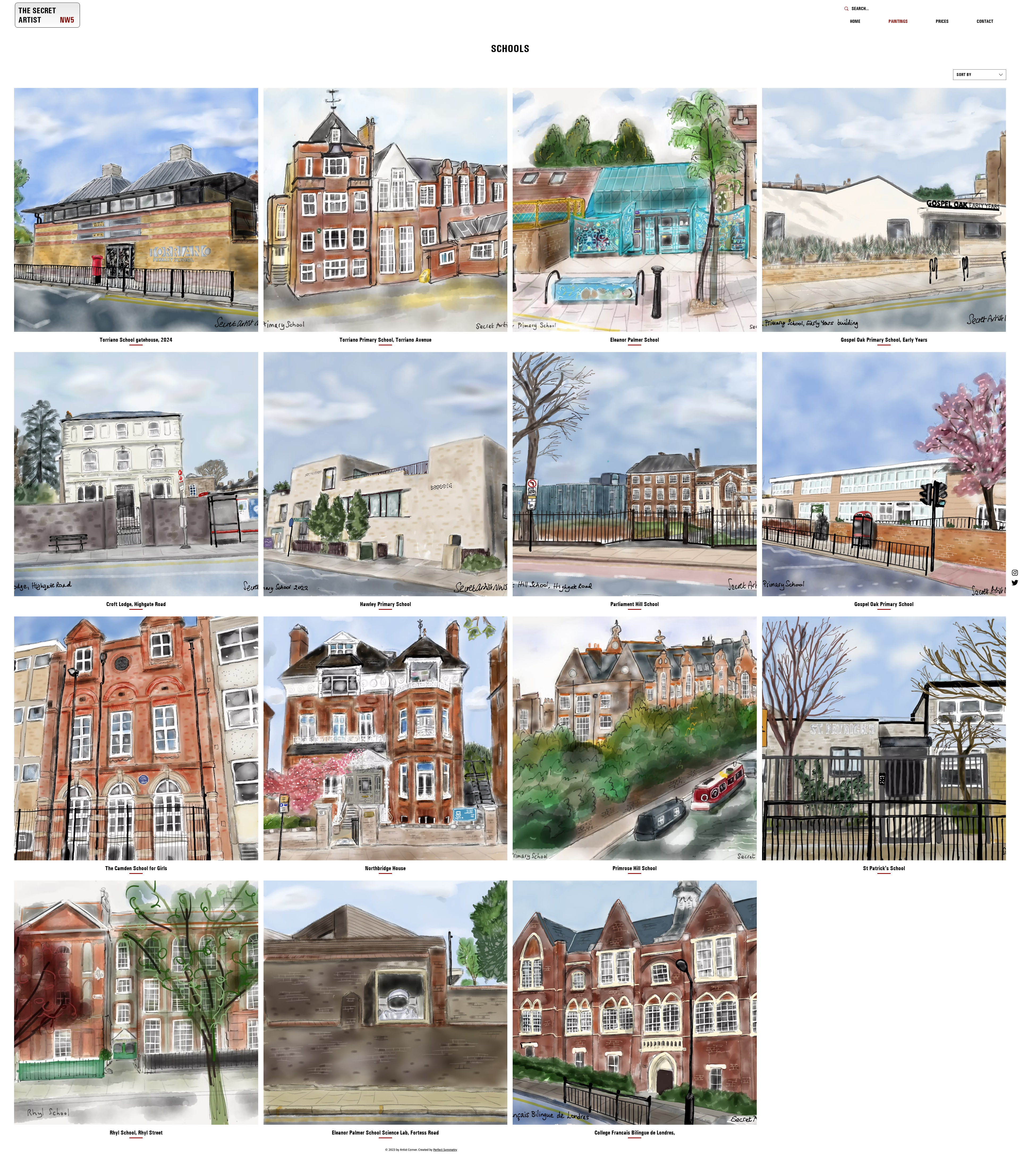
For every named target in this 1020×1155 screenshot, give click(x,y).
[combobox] (979, 74)
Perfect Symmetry (445, 1150)
